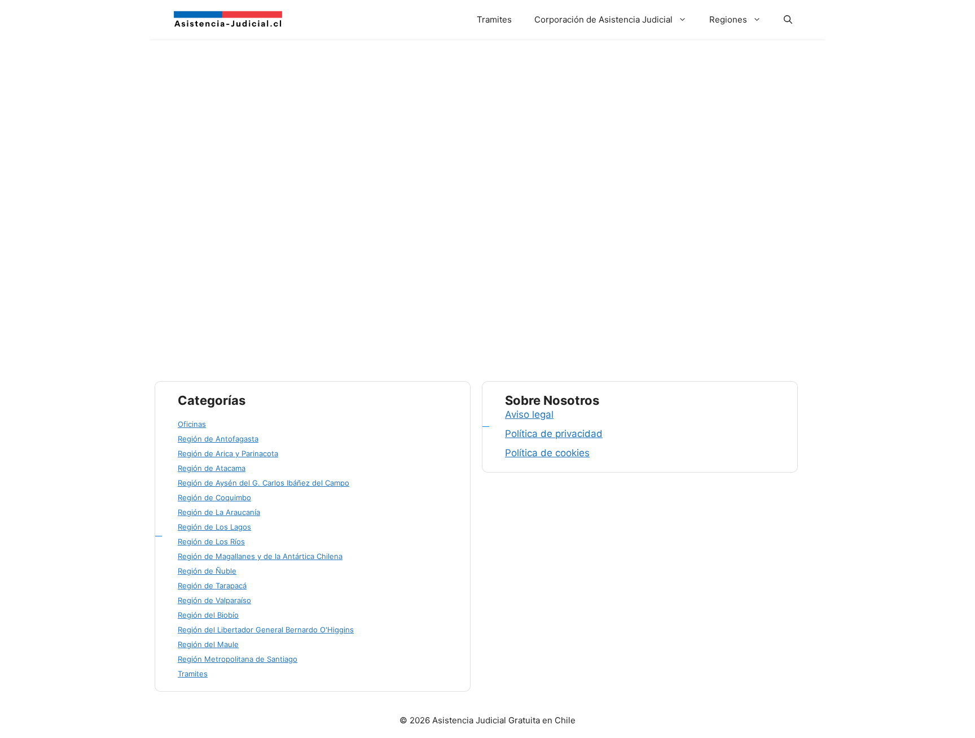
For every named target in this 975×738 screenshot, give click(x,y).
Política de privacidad (554, 433)
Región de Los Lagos (214, 526)
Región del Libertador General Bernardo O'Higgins (266, 629)
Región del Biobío (208, 614)
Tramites (494, 19)
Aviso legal (529, 414)
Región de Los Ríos (211, 541)
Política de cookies (547, 452)
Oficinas (192, 424)
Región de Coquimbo (214, 497)
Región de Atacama (211, 468)
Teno (263, 310)
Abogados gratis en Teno (248, 154)
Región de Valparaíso (214, 600)
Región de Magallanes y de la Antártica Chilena (260, 556)
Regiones (728, 19)
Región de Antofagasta (218, 438)
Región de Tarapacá (212, 585)
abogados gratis (216, 322)
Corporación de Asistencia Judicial (603, 19)
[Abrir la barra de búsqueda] (787, 20)
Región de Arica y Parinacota (228, 453)
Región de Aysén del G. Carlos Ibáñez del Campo (263, 482)
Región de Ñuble (207, 570)
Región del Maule (217, 310)
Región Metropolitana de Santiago (237, 658)
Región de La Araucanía (219, 512)
